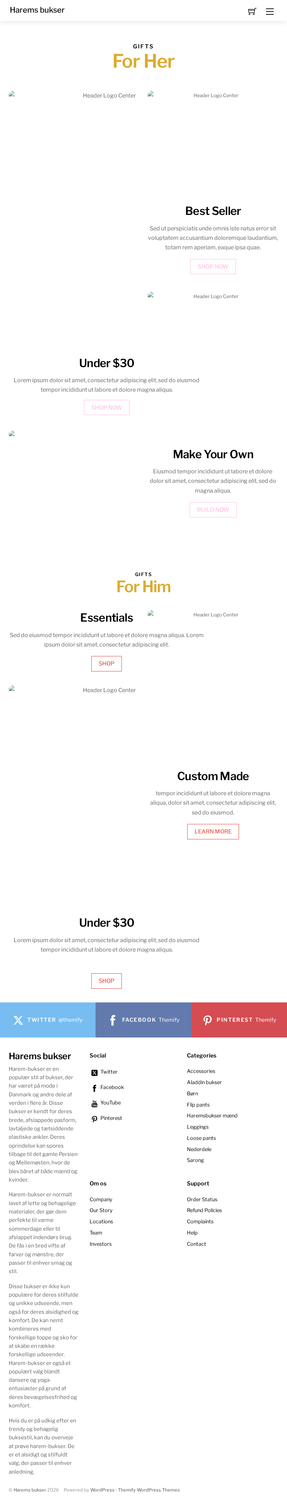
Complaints (200, 1221)
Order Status (202, 1199)
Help (192, 1233)
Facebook (111, 1087)
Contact (196, 1244)
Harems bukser (30, 1490)
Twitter (108, 1072)
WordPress (102, 1490)
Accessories (201, 1071)
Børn (192, 1093)
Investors (101, 1244)
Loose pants (201, 1138)
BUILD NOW (213, 509)
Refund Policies (204, 1210)
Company (101, 1199)
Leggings (198, 1127)
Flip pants (198, 1105)
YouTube (110, 1103)
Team (96, 1233)
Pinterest (110, 1118)
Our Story (101, 1210)
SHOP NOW (106, 407)
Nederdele (199, 1149)
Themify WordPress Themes (149, 1490)
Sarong (195, 1160)
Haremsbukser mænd (212, 1116)
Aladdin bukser (204, 1082)
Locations (101, 1221)
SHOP (106, 663)
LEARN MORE (213, 831)
